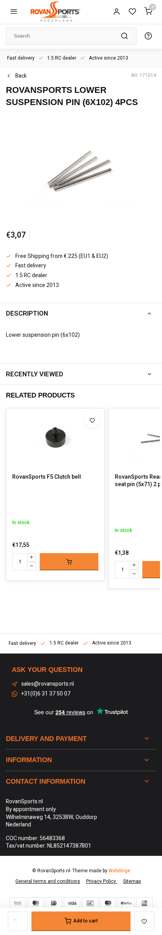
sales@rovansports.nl (47, 684)
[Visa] (72, 903)
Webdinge (119, 871)
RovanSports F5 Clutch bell (46, 477)
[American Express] (144, 903)
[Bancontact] (90, 903)
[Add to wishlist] (92, 420)
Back (21, 76)
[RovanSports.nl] (55, 12)
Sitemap (132, 881)
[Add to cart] (69, 561)
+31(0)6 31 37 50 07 (45, 694)
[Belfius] (126, 903)
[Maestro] (108, 903)
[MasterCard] (36, 903)
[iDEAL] (54, 903)
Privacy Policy (101, 881)
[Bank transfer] (17, 903)
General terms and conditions (47, 881)
